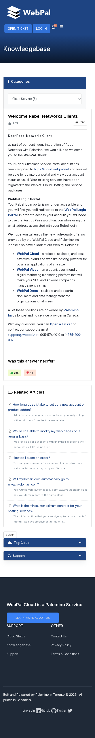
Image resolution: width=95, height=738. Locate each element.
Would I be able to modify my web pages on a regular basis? (46, 439)
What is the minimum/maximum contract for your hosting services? (47, 513)
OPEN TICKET (18, 28)
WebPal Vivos (27, 269)
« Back (10, 534)
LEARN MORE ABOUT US (32, 617)
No (31, 372)
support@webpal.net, (23, 335)
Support (12, 654)
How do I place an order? (47, 463)
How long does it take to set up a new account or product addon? (46, 412)
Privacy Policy (61, 645)
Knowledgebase (19, 645)
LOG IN (41, 28)
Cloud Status (16, 636)
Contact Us (59, 636)
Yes (16, 372)
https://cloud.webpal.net (51, 169)
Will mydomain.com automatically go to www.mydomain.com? (47, 487)
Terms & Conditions (65, 654)
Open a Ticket (61, 324)
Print (81, 122)
